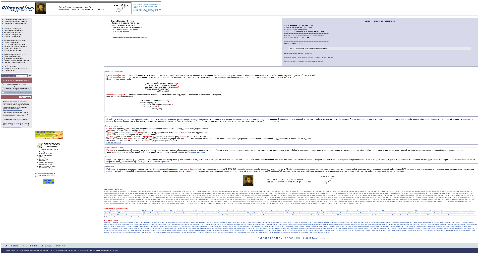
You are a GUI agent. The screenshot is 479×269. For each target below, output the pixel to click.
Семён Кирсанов (465, 230)
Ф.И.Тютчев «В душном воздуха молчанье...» (158, 193)
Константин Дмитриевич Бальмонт (222, 228)
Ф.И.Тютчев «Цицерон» (298, 195)
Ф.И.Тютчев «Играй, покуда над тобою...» (439, 193)
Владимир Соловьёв (433, 224)
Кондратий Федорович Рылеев (172, 228)
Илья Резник (419, 226)
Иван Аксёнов (290, 226)
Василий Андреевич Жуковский (231, 224)
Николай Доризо (253, 230)
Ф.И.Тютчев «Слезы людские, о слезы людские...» (168, 191)
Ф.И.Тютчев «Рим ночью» (269, 201)
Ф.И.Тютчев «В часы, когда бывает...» (229, 195)
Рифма (5, 101)
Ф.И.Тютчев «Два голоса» (308, 191)
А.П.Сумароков (16, 123)
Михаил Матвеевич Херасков (457, 228)
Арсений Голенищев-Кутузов (124, 224)
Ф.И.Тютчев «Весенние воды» (281, 195)
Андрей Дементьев (406, 222)
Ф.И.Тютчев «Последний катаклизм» (395, 197)
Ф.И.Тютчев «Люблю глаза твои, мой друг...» (161, 199)
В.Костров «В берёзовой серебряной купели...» (462, 214)
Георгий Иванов (109, 226)
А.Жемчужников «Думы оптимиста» (357, 210)
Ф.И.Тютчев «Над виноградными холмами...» (421, 197)
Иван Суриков (390, 226)
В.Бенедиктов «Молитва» (398, 214)
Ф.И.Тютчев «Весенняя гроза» (220, 199)
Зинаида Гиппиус (279, 226)
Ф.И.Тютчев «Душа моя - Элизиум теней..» (449, 199)
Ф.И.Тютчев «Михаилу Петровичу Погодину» (203, 195)
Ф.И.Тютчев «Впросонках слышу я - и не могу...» (432, 195)
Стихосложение (7, 112)
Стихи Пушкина (11, 246)
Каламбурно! (60, 246)
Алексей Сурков (328, 222)
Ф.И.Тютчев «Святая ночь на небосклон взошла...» (167, 201)
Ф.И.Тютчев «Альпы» (281, 193)
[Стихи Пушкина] (83, 13)
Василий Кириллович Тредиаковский (264, 224)
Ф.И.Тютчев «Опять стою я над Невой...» (319, 193)
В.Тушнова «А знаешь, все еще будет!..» (362, 214)
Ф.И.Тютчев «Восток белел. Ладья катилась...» (227, 191)
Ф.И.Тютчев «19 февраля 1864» (415, 193)
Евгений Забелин (255, 226)
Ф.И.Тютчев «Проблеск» (237, 201)
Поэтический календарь (12, 56)
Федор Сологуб (191, 232)
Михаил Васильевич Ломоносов (412, 228)
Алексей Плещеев (317, 222)
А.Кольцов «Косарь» (375, 210)
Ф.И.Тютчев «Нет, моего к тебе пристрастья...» (256, 191)
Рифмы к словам (10, 60)
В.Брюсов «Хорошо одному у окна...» (182, 214)
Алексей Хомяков (370, 222)
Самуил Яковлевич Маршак (431, 230)
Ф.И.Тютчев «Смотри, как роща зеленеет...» (117, 195)
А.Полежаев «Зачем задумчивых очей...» (248, 210)
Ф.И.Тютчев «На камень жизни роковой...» (457, 201)
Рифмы (352, 160)
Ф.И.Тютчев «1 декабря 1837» (287, 201)
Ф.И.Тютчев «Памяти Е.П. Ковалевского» (384, 191)
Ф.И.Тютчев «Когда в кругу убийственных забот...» (213, 201)
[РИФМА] (18, 12)
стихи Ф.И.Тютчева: (116, 189)
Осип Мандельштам (341, 230)
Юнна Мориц (251, 232)
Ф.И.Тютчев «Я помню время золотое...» (462, 197)
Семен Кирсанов (454, 230)
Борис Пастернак (172, 224)
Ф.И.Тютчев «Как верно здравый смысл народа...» (279, 199)
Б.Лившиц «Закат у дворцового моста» (420, 212)
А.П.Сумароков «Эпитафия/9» (225, 210)
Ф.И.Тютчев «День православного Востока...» (340, 201)
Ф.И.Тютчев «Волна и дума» (174, 197)
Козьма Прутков (157, 228)
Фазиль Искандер (165, 232)
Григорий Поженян (132, 226)
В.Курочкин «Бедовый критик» (301, 214)
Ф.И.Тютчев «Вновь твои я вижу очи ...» (179, 203)
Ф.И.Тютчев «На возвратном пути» (136, 199)
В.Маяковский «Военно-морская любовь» (116, 216)
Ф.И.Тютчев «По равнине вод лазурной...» (422, 199)
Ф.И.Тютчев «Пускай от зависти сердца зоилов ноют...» (121, 203)
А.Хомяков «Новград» (149, 212)
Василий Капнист (246, 224)
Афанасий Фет (138, 224)
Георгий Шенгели (120, 226)
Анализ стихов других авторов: (116, 209)
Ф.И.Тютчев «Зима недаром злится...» (262, 193)
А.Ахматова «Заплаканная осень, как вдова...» (232, 212)
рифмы (157, 4)
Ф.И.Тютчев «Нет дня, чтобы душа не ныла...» (174, 195)
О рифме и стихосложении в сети (16, 62)
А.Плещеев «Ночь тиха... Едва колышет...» (427, 210)
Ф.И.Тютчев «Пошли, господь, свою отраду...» (267, 203)
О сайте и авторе (10, 66)
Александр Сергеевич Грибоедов (222, 222)
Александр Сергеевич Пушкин (242, 222)
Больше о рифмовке (395, 171)
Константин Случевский (254, 228)
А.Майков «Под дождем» (323, 212)
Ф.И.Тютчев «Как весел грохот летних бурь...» (337, 195)
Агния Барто (108, 222)
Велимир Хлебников (309, 224)
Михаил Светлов (472, 228)
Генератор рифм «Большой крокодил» (37, 246)
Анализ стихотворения (297, 48)
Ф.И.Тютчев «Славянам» (252, 201)
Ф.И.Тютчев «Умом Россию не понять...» (294, 203)
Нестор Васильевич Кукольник (132, 230)
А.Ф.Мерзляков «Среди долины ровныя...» (129, 212)
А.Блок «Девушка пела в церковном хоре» (128, 210)
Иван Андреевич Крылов (302, 226)
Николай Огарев (286, 230)
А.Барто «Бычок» (109, 210)
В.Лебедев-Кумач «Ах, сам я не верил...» (323, 214)
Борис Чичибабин (193, 224)
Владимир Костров (393, 224)
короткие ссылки (297, 61)
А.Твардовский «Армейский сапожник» (333, 210)
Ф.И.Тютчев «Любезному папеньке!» (115, 191)
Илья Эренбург (450, 226)
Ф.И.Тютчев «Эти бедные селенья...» (326, 199)
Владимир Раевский (420, 224)
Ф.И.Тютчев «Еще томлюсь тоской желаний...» (402, 195)
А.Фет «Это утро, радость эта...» (368, 212)
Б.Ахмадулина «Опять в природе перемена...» (393, 212)
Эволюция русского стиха (13, 28)
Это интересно (9, 50)
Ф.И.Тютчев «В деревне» (314, 195)
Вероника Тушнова (322, 224)
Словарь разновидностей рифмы (16, 20)
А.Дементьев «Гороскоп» (209, 212)
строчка (141, 6)
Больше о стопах (113, 143)
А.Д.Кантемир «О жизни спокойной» (273, 212)
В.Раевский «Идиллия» (137, 216)
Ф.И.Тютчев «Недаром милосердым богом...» (145, 195)
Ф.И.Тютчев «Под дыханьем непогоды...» (392, 193)
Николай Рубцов (297, 230)
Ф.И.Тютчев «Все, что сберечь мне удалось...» (238, 203)
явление (151, 4)
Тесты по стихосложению (13, 34)
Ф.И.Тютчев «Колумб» (190, 201)
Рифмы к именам (314, 57)
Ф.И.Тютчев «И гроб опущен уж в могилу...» (321, 203)
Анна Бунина (427, 222)
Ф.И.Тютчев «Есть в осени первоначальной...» (236, 193)
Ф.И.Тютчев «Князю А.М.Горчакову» (453, 191)
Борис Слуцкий (182, 224)
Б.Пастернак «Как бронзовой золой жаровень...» (447, 212)
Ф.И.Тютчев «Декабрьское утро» (462, 193)
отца (135, 7)
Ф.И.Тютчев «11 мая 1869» (363, 191)
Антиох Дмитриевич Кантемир (441, 222)
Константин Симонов (240, 228)
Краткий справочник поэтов (13, 32)
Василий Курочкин (281, 224)
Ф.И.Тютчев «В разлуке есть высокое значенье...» (256, 195)
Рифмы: (287, 35)
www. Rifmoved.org (103, 250)
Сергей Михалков (134, 232)
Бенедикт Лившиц (160, 224)
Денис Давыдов (175, 226)
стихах (299, 43)
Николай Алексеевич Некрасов (191, 230)
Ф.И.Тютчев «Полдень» (191, 197)
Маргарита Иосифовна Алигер (363, 228)
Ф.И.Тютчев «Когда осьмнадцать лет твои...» (152, 203)
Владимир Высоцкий (364, 224)
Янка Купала (313, 232)
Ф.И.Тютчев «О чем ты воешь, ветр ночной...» (285, 191)
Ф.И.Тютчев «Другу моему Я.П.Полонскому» (187, 193)
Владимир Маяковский (406, 224)
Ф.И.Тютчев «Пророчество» (347, 199)
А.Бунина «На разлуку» (254, 212)
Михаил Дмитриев (428, 228)
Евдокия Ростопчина (267, 226)
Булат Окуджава (205, 224)
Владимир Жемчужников (379, 224)
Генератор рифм (8, 76)
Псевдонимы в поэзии (11, 42)
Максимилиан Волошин (334, 228)
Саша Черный (444, 230)
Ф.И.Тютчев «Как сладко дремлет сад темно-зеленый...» (339, 197)
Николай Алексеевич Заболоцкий (171, 230)
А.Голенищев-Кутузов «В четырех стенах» (345, 212)
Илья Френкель (440, 226)
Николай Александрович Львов (151, 230)
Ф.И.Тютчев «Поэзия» (442, 197)
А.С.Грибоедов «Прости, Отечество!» (272, 210)
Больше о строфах (271, 121)
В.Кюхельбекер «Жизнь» (382, 214)
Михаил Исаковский (441, 228)
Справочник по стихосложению (15, 24)
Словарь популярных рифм (13, 58)
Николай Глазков (206, 230)
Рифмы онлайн (302, 57)
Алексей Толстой (339, 222)
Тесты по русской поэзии (12, 36)
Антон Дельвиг (456, 222)
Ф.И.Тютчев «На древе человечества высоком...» (426, 191)
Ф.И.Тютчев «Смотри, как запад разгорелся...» (311, 201)
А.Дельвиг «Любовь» (291, 212)
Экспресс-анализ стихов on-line (15, 54)
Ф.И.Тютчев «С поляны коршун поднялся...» (430, 201)
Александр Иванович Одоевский (133, 222)
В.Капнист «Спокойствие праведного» (237, 214)
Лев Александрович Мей (282, 228)
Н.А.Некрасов (7, 125)
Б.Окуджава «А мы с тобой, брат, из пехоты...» (155, 214)
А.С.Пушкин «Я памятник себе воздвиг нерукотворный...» (302, 210)
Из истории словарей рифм (13, 30)
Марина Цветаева (379, 228)
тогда (136, 9)
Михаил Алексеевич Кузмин (393, 228)
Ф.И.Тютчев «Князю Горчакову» (327, 191)
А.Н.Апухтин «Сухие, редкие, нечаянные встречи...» (398, 210)
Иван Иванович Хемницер (327, 226)
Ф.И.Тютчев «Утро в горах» (297, 193)
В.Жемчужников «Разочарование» (437, 214)
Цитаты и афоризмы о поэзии (14, 44)
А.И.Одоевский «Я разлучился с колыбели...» (155, 210)
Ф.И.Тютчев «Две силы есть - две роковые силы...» (347, 193)
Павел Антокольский (354, 230)
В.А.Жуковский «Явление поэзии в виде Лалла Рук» (209, 214)
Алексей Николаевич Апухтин (302, 222)
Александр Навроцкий (150, 222)
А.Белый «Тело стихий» (164, 212)
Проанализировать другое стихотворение (298, 53)
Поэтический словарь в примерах (16, 22)
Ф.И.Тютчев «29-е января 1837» (377, 195)
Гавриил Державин (459, 224)
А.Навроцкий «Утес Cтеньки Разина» (181, 210)
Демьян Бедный (164, 226)
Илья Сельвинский (429, 226)
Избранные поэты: (111, 220)
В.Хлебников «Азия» (343, 214)
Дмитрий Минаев (201, 226)
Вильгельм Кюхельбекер (336, 224)
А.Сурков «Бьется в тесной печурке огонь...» (454, 210)
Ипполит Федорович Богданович (142, 228)
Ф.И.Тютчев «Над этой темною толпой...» (140, 191)
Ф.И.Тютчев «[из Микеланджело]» (154, 197)
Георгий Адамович (471, 224)
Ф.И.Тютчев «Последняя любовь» (114, 199)
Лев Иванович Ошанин (297, 228)
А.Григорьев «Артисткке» (307, 212)
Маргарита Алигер (347, 228)
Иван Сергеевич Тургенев (377, 226)
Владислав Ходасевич (446, 224)
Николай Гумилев (228, 230)
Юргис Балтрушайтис (262, 232)
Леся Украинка (321, 228)
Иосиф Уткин (127, 228)
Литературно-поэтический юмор (15, 46)
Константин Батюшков (189, 228)
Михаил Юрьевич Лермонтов (113, 230)
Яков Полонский (303, 232)
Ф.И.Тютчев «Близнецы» (359, 195)
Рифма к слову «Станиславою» (12, 127)
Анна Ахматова (417, 222)
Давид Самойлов (144, 226)
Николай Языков (318, 230)
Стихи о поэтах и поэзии (12, 48)
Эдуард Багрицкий (230, 232)
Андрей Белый (380, 222)
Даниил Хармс (154, 226)
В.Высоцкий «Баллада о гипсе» (416, 214)
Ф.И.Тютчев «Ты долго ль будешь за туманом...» (128, 197)
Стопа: (287, 31)
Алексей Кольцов (287, 222)
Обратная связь (9, 70)
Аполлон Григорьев (467, 222)
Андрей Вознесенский (392, 222)
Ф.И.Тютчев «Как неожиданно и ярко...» (348, 203)
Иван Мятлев (340, 226)
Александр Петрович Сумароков (188, 222)
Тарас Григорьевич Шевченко (150, 232)
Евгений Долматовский (229, 226)
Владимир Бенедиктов (350, 224)
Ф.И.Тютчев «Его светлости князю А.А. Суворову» (207, 203)
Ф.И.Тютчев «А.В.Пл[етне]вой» (211, 193)
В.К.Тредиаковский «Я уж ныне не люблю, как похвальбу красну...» (270, 214)
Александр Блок (117, 222)
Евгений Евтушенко (243, 226)
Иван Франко (400, 226)
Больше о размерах (196, 152)
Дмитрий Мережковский (187, 226)
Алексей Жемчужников (274, 222)
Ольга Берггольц (329, 230)
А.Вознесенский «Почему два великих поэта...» (187, 212)
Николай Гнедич (217, 230)
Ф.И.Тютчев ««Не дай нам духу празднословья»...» (370, 201)
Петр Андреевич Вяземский (369, 230)
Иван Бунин (314, 226)
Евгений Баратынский (214, 226)
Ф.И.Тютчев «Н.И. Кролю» (346, 191)
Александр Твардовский (259, 222)
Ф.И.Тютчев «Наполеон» (371, 193)
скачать (145, 37)
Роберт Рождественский (415, 230)
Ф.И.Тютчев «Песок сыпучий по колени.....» (370, 197)
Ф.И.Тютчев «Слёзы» (404, 191)
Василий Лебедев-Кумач (295, 224)
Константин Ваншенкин (204, 228)
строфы (17, 108)
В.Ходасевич (24, 125)
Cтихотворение (290, 25)
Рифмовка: (289, 37)
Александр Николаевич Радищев (167, 222)
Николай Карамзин (264, 230)
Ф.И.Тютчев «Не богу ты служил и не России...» (401, 201)
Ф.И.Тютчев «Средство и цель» (305, 199)
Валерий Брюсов (216, 224)
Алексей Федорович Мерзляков (354, 222)
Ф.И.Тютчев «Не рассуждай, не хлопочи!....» (257, 197)
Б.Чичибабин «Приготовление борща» (128, 214)
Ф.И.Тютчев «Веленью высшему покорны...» (285, 197)
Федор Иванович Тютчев (178, 232)
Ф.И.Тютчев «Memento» (237, 199)
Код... (37, 176)
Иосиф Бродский (117, 228)
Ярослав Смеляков (323, 232)
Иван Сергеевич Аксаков (361, 226)
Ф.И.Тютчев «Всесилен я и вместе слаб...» (369, 199)
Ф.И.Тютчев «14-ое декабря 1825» (209, 197)
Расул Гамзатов (391, 230)
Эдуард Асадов (218, 232)
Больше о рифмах (161, 162)
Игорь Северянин (410, 226)
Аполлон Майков (109, 224)
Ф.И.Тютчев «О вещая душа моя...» (231, 197)
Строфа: (288, 27)
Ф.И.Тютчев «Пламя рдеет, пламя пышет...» (396, 199)
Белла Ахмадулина (148, 224)
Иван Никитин (349, 226)
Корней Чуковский (268, 228)
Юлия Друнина (241, 232)
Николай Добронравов (240, 230)
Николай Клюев (276, 230)
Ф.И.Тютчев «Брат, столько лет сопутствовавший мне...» (193, 199)
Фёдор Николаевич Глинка (205, 232)
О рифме (19, 50)
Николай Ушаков (308, 230)
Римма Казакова (402, 230)
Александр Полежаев (205, 222)
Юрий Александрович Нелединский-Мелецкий (284, 232)
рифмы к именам (23, 60)
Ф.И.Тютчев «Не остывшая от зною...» (139, 201)
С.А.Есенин (25, 123)
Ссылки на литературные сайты (15, 68)
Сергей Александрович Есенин (119, 232)
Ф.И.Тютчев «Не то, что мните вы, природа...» (198, 191)
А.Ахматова (15, 125)
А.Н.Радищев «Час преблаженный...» (204, 210)
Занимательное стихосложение (15, 40)
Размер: (287, 29)
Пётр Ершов (382, 230)
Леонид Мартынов (310, 228)
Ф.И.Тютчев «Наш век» (137, 193)
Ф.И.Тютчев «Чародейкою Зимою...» (310, 197)
